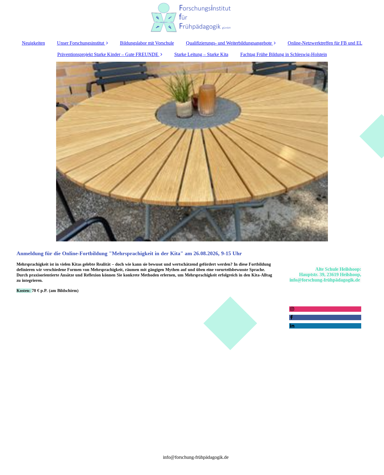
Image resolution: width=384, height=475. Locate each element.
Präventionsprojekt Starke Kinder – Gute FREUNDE (107, 54)
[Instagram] (291, 308)
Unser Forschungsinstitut (80, 43)
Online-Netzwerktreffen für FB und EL (325, 43)
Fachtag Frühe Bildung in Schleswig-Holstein (283, 54)
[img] (192, 18)
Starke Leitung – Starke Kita (201, 54)
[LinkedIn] (291, 325)
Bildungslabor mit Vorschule (147, 43)
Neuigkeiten (33, 43)
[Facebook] (291, 317)
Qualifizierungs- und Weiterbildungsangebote (229, 43)
